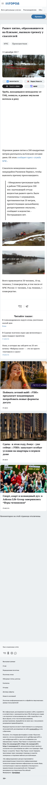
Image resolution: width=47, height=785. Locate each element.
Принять (38, 17)
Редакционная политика (11, 670)
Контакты (6, 683)
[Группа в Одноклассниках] (8, 653)
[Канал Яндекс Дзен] (12, 86)
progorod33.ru (34, 729)
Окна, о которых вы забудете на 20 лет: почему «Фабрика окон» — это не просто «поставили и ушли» (21, 350)
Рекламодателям (29, 10)
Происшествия (19, 43)
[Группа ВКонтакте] (12, 81)
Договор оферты (8, 692)
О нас (5, 666)
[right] (44, 10)
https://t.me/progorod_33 (11, 746)
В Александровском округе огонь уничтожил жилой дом (22, 323)
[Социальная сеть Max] (34, 86)
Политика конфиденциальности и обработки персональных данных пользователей (23, 702)
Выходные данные (9, 661)
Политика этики (8, 674)
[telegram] (27, 306)
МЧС (6, 43)
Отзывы (5, 687)
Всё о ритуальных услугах (11, 10)
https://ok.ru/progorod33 (29, 744)
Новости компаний (9, 696)
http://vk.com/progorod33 (12, 744)
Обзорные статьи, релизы (11, 679)
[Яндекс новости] (34, 81)
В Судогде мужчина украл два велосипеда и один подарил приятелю (22, 336)
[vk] (20, 306)
